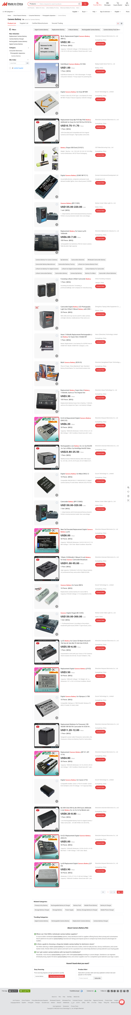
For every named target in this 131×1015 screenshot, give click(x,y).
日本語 (83, 1002)
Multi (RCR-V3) (71, 362)
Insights (116, 1000)
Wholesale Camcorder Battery (96, 260)
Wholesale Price (66, 1000)
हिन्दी (88, 1002)
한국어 (78, 1002)
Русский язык (45, 1002)
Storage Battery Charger (42, 910)
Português (30, 1002)
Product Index (108, 1000)
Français (37, 1002)
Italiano (53, 1002)
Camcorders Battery (61, 273)
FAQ (60, 996)
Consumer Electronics (15, 51)
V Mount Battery (73, 30)
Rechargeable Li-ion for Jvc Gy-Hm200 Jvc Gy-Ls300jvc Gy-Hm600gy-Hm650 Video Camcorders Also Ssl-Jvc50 (76, 448)
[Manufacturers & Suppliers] (12, 4)
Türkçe (100, 1002)
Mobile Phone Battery (90, 905)
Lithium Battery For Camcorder (95, 269)
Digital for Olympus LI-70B (75, 696)
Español (24, 1002)
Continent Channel (77, 1000)
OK (27, 63)
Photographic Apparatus (17, 53)
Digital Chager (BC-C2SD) (72, 613)
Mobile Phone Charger (107, 910)
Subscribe (98, 978)
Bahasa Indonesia (115, 1002)
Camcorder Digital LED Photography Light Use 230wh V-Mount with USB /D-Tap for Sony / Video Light (76, 309)
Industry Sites (87, 1000)
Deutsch (59, 1002)
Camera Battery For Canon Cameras (46, 260)
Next (119, 892)
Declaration (66, 1006)
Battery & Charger (106, 905)
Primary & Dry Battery (41, 905)
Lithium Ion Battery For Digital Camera (47, 269)
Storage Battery (57, 910)
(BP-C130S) (70, 203)
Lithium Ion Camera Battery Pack (88, 264)
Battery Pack (77, 905)
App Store (13, 991)
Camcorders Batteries (77, 260)
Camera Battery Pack (110, 30)
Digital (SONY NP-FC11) (74, 175)
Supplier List (24, 23)
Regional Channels (98, 1000)
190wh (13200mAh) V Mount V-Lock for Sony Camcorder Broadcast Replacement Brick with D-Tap (76, 559)
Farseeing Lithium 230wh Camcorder (76, 279)
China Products (26, 1000)
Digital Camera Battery (41, 30)
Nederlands (66, 1002)
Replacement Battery (58, 30)
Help (94, 11)
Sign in (127, 5)
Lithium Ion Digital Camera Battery (72, 269)
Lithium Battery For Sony (52, 8)
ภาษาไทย (93, 1002)
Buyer (84, 11)
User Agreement (57, 1006)
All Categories (9, 11)
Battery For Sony (40, 8)
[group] (46, 47)
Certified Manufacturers (40, 23)
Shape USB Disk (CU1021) (72, 147)
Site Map (69, 996)
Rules (127, 11)
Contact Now (100, 44)
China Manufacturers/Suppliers (40, 1000)
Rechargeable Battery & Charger (60, 905)
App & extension (105, 11)
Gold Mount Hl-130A (73, 64)
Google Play (24, 991)
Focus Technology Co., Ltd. (67, 1008)
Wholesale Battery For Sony (67, 8)
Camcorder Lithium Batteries (107, 273)
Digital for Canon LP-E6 (74, 780)
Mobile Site (76, 996)
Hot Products (16, 1000)
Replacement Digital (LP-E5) (76, 669)
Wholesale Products (55, 1000)
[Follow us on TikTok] (112, 991)
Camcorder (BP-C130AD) (72, 501)
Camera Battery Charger (101, 921)
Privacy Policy (74, 1006)
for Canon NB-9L (72, 585)
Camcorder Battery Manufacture (45, 264)
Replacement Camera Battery (81, 921)
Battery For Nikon (90, 273)
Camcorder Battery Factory (66, 264)
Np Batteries (64, 260)
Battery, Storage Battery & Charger (87, 910)
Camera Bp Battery (76, 273)
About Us (54, 996)
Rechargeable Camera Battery (91, 30)
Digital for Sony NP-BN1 (74, 92)
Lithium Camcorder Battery (44, 273)
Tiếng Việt (106, 1002)
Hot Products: (31, 8)
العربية (72, 1002)
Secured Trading (57, 23)
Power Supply (69, 910)
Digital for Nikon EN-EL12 (75, 474)
